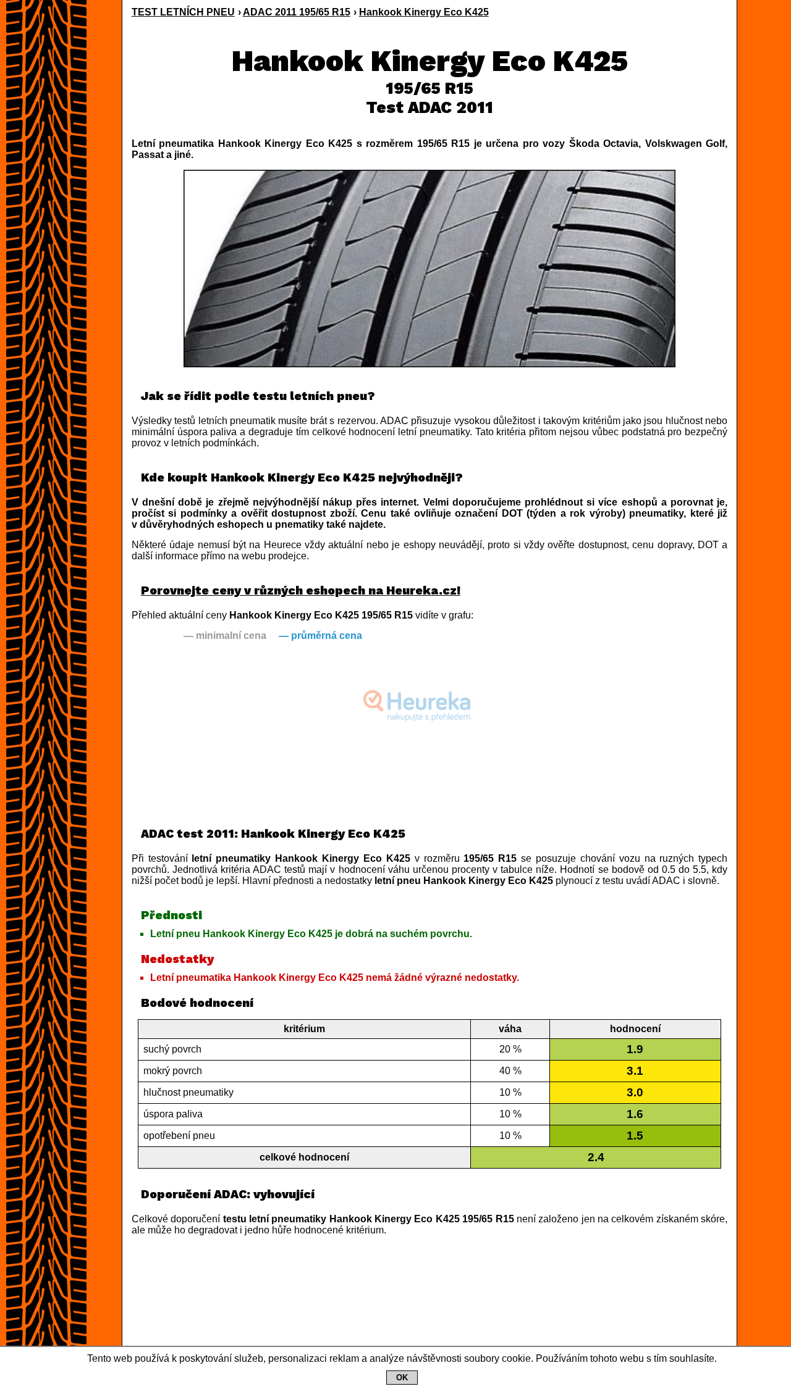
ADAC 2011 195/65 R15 (296, 12)
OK (402, 1377)
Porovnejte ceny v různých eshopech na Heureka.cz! (300, 590)
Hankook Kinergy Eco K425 (424, 12)
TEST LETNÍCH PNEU (183, 12)
